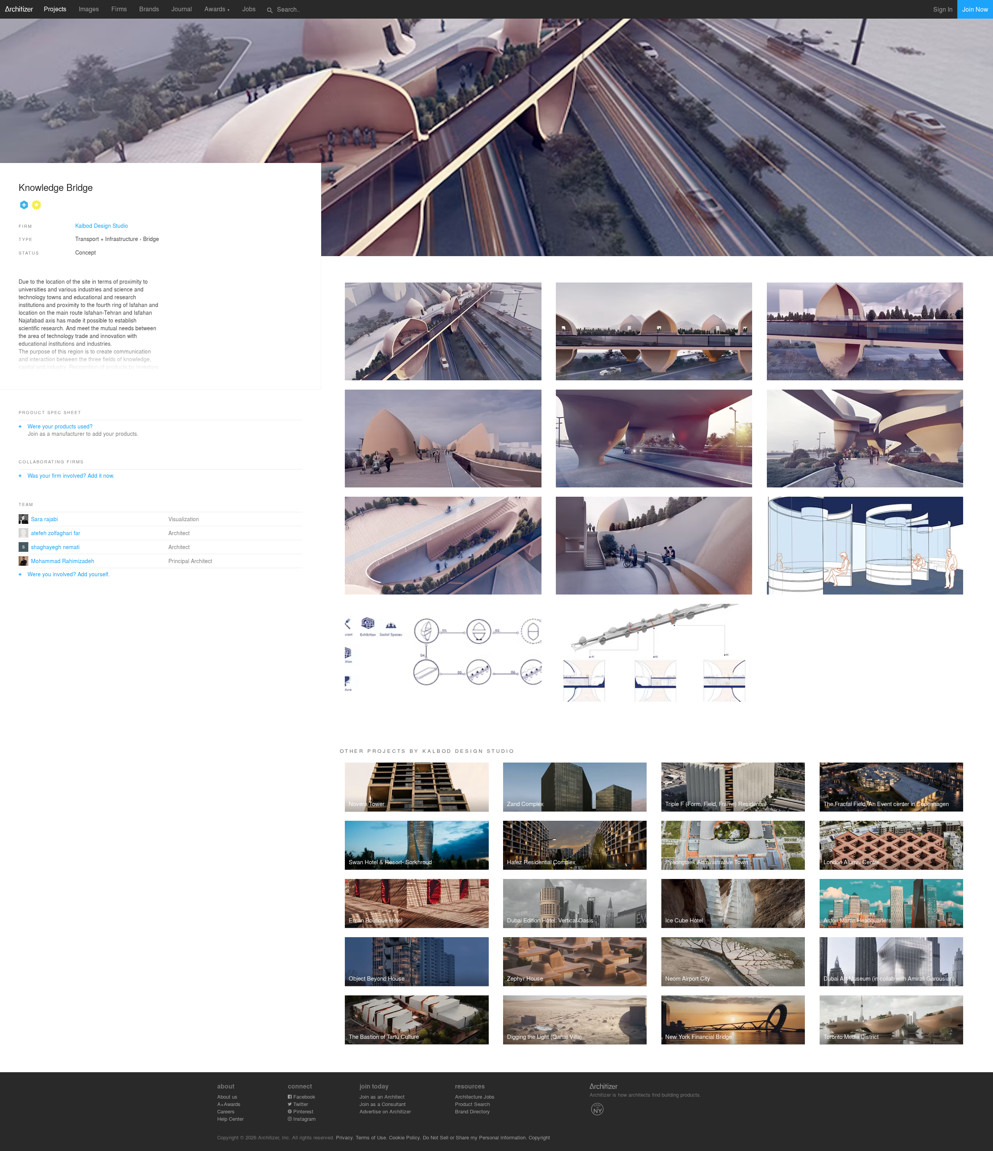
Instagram (304, 1118)
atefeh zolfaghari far (55, 533)
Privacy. (345, 1137)
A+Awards (228, 1104)
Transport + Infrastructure (106, 239)
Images (89, 8)
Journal (181, 8)
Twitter (300, 1104)
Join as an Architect (382, 1096)
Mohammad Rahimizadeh (62, 561)
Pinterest (302, 1111)
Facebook (303, 1096)
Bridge (151, 239)
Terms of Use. (372, 1137)
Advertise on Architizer (385, 1111)
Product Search (472, 1104)
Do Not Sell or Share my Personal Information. (475, 1137)
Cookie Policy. (405, 1137)
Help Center (230, 1118)
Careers (226, 1111)
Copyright (539, 1137)
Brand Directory (472, 1111)
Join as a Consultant (383, 1104)
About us (227, 1096)
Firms (119, 8)
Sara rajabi (44, 519)
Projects (55, 8)
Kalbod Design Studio (101, 225)
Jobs (249, 8)
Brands (149, 8)
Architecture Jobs (475, 1096)
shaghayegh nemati (55, 547)
